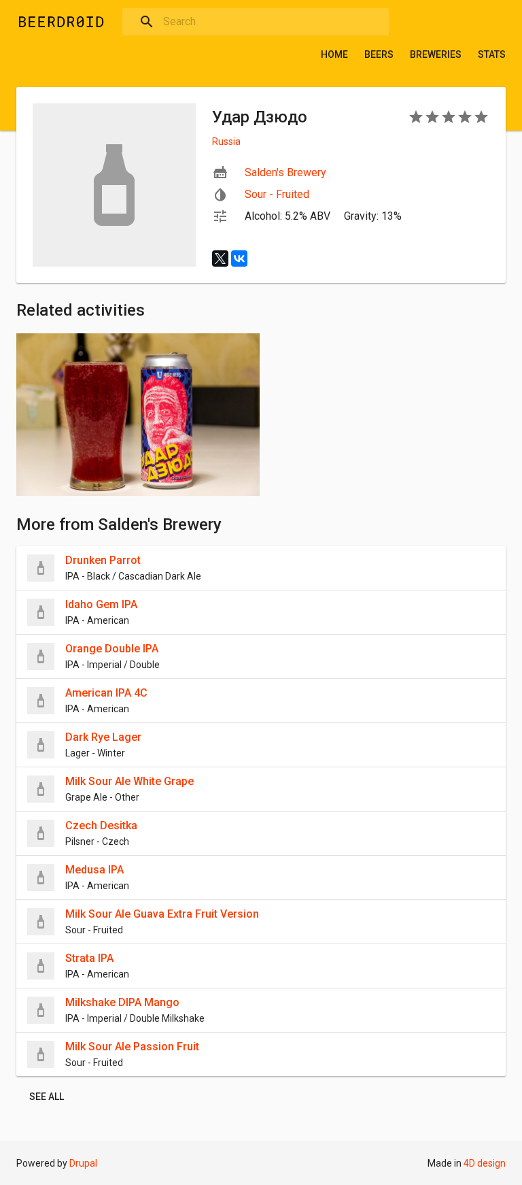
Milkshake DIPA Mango (122, 1002)
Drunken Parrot (103, 560)
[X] (220, 258)
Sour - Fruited (277, 194)
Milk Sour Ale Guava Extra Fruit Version (162, 913)
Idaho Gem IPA (101, 604)
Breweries (436, 54)
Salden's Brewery (285, 172)
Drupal (83, 1163)
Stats (492, 54)
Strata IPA (89, 958)
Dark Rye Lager (103, 737)
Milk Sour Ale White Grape (129, 781)
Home (334, 54)
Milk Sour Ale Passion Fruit (132, 1046)
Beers (379, 54)
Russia (226, 141)
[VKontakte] (239, 258)
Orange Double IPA (111, 648)
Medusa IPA (94, 869)
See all (46, 1096)
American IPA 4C (106, 692)
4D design (485, 1163)
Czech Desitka (101, 825)
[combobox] (255, 21)
